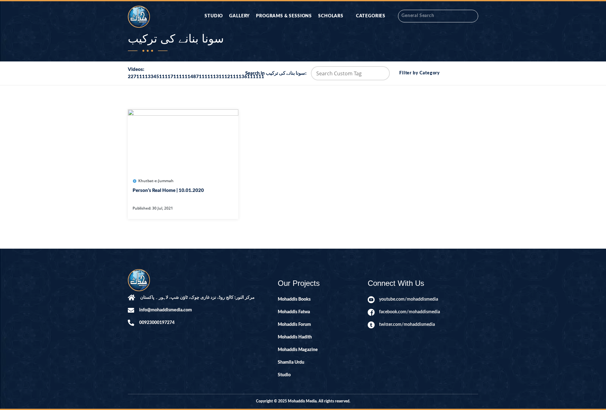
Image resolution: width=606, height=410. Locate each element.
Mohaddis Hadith (295, 337)
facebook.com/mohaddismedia (409, 312)
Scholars (330, 16)
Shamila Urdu (291, 362)
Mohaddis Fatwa (294, 312)
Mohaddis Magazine (298, 350)
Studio (214, 16)
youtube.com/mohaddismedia (408, 299)
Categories (370, 16)
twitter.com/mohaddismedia (407, 324)
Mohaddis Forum (294, 324)
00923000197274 (157, 322)
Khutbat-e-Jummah (156, 180)
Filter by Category (419, 73)
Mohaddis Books (294, 299)
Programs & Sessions (284, 16)
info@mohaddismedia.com (165, 310)
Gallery (239, 16)
